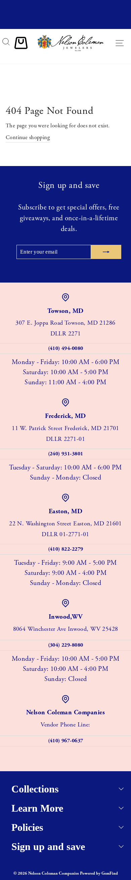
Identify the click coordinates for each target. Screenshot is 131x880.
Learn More (37, 808)
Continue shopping (28, 137)
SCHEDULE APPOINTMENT (65, 22)
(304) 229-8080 (65, 645)
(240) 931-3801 (65, 453)
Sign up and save (48, 846)
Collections (35, 788)
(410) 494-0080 (65, 348)
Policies (27, 827)
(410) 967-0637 (65, 740)
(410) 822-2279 (65, 549)
